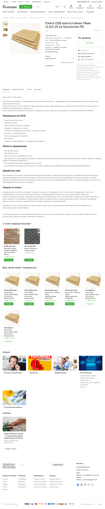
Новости (5, 489)
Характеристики (18, 89)
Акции (5, 481)
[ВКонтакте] (78, 484)
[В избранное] (94, 30)
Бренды (5, 484)
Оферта (100, 504)
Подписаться (58, 465)
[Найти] (65, 7)
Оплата (29, 89)
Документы (22, 487)
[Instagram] (85, 484)
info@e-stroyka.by (82, 470)
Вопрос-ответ (54, 487)
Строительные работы (13, 407)
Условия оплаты (39, 479)
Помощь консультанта (13, 373)
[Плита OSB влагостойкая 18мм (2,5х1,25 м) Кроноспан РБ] (25, 38)
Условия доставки (40, 481)
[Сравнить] (97, 30)
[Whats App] (92, 484)
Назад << (83, 387)
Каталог (5, 479)
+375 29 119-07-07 (83, 2)
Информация (38, 476)
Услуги (5, 487)
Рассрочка (33, 373)
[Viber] (88, 484)
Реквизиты (22, 484)
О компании (22, 479)
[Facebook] (81, 484)
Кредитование (60, 373)
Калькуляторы (86, 373)
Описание (6, 89)
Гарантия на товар (40, 487)
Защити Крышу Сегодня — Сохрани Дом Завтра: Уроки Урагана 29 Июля (13, 435)
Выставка (21, 481)
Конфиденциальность (88, 504)
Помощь (52, 476)
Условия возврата (40, 484)
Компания (22, 476)
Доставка (37, 89)
